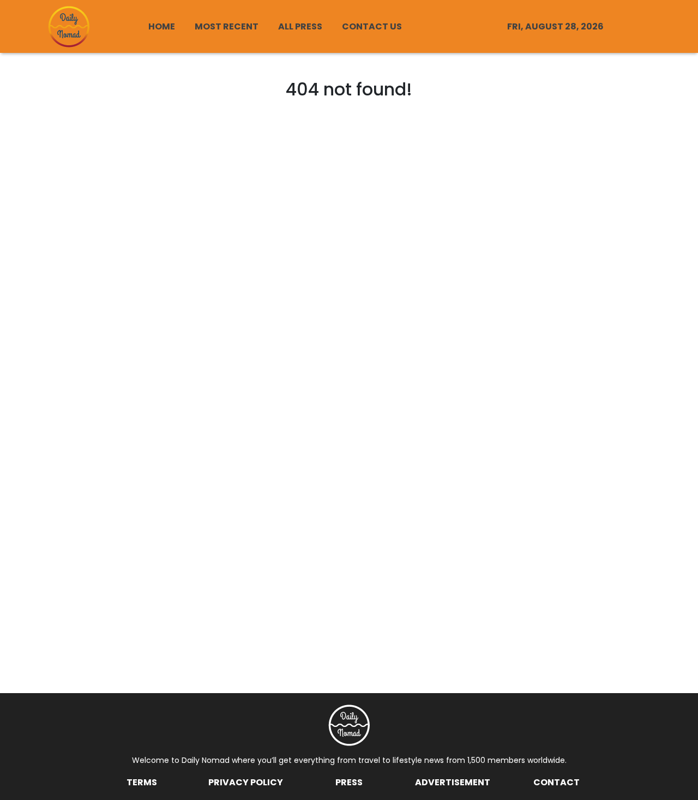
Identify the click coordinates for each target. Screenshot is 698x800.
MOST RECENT (226, 26)
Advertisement (452, 782)
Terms (142, 782)
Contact (556, 782)
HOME (161, 26)
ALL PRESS (300, 26)
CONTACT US (372, 26)
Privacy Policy (245, 782)
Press (349, 782)
